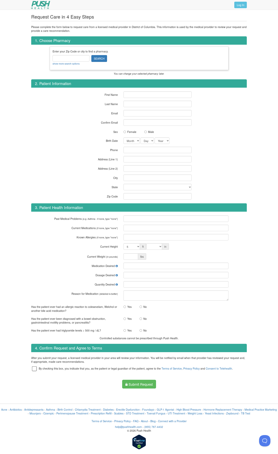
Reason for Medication (94, 294)
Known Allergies (97, 237)
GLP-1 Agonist (165, 409)
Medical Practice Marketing (261, 409)
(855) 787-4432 (153, 427)
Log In (240, 5)
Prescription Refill (101, 413)
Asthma (50, 409)
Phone (114, 150)
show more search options (66, 63)
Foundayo (148, 409)
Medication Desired (103, 266)
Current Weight (102, 256)
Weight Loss (195, 413)
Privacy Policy (191, 368)
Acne (4, 409)
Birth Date (112, 141)
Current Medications (94, 228)
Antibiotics (16, 409)
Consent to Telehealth (219, 368)
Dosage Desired (105, 275)
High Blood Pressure (188, 409)
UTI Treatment (176, 413)
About (144, 421)
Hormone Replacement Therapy (222, 409)
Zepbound (232, 413)
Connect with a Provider (172, 421)
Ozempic (48, 413)
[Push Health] (40, 5)
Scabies (118, 413)
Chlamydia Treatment (88, 409)
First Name (111, 95)
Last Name (111, 104)
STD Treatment (135, 413)
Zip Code (112, 196)
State (115, 187)
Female (131, 132)
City (115, 178)
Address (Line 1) (108, 159)
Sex (115, 132)
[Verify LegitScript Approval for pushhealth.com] (139, 442)
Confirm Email (109, 122)
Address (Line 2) (108, 168)
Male (151, 132)
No (145, 307)
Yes (129, 307)
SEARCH (99, 58)
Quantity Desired (105, 284)
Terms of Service (172, 368)
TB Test (245, 413)
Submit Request (140, 384)
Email (114, 113)
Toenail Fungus (156, 413)
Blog (153, 421)
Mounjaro (35, 413)
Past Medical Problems (86, 219)
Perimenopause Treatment (72, 413)
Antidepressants (33, 409)
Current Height (109, 246)
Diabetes (108, 409)
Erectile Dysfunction (128, 409)
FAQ (135, 421)
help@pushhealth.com (128, 427)
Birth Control (64, 409)
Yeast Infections (214, 413)
